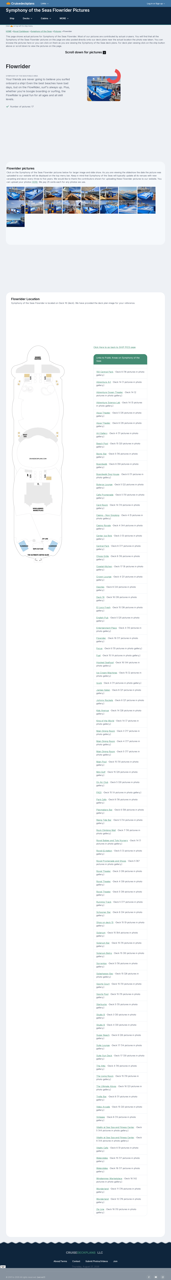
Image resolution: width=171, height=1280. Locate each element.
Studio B (100, 1014)
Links (43, 3)
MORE (63, 18)
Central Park (102, 546)
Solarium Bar (103, 943)
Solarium (100, 932)
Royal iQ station (104, 850)
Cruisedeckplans (22, 3)
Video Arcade (103, 1106)
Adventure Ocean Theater (109, 392)
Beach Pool (102, 443)
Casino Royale (103, 525)
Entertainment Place (106, 628)
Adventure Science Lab (108, 402)
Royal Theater (103, 871)
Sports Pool (102, 994)
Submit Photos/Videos (97, 1261)
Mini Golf (100, 772)
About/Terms (60, 1261)
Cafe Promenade (104, 494)
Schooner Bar (103, 912)
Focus (99, 648)
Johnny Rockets (104, 700)
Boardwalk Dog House (107, 474)
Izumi (99, 683)
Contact (76, 1261)
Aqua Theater (103, 412)
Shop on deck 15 (104, 922)
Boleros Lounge (104, 484)
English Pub (102, 617)
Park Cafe (101, 799)
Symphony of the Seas (41, 31)
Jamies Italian (103, 690)
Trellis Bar (101, 1096)
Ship (12, 18)
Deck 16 (100, 597)
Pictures (57, 31)
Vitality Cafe (102, 1147)
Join (115, 1261)
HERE (35, 182)
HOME (8, 31)
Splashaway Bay (104, 973)
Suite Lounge (103, 1045)
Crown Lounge (103, 576)
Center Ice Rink (104, 535)
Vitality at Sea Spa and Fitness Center (115, 1127)
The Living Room (104, 1076)
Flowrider (101, 638)
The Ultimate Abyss (106, 1086)
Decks (26, 18)
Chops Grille (102, 556)
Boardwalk (101, 464)
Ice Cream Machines (106, 672)
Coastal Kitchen (104, 566)
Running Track (103, 902)
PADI (99, 792)
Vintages (100, 1117)
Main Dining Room (105, 731)
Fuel (98, 655)
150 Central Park (104, 371)
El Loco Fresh (103, 607)
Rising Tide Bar (103, 820)
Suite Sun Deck (104, 1055)
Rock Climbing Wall (106, 830)
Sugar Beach (103, 1035)
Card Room (102, 505)
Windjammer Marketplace (109, 1178)
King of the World (105, 720)
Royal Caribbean (21, 31)
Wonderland (102, 1188)
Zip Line (100, 1209)
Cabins (44, 18)
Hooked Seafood (105, 662)
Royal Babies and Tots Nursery (112, 840)
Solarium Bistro (104, 953)
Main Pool (101, 761)
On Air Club (102, 782)
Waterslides (102, 1158)
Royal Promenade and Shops (111, 861)
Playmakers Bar (104, 809)
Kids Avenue (102, 710)
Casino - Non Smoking (107, 515)
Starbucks (101, 1004)
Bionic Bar (101, 453)
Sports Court (103, 984)
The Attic (101, 1065)
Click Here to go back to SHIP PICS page (115, 347)
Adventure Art (103, 382)
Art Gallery (101, 433)
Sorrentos (101, 963)
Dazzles (100, 587)
